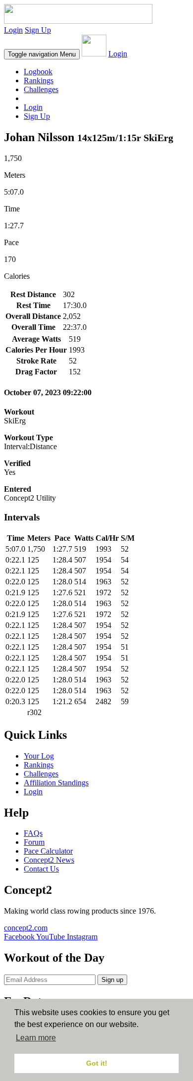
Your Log (39, 756)
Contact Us (41, 869)
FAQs (33, 833)
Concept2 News (49, 860)
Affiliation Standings (56, 782)
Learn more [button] (36, 1037)
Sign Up (38, 30)
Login (13, 30)
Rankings (38, 80)
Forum (34, 842)
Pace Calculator (48, 851)
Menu (42, 54)
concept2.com (26, 928)
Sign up (112, 979)
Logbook (38, 71)
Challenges (41, 89)
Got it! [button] (96, 1063)
